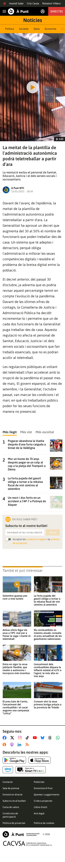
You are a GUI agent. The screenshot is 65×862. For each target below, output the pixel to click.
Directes (56, 11)
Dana (37, 28)
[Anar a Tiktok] (28, 738)
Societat (23, 28)
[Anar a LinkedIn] (20, 744)
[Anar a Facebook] (5, 738)
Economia (50, 28)
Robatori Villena (51, 3)
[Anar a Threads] (50, 738)
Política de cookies (44, 823)
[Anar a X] (12, 738)
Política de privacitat (14, 823)
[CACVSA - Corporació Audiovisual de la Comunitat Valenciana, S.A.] (28, 843)
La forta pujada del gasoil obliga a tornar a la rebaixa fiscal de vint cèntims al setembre (47, 600)
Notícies (32, 20)
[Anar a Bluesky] (43, 738)
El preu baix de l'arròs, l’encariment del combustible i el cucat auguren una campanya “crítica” (16, 707)
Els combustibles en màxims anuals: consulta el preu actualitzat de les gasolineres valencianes (48, 634)
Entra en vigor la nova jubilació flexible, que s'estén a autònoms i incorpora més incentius (16, 669)
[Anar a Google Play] (14, 760)
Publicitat (39, 782)
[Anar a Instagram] (20, 738)
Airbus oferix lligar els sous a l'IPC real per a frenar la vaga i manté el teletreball (16, 634)
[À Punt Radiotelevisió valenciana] (21, 834)
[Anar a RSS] (28, 744)
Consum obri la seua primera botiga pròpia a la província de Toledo (47, 704)
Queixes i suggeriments (46, 794)
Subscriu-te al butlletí (14, 800)
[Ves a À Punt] (18, 11)
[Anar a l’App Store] (40, 760)
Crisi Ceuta (33, 3)
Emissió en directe (13, 794)
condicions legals (36, 539)
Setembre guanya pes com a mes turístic (15, 597)
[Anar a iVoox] (5, 744)
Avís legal (39, 813)
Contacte (8, 782)
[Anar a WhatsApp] (58, 738)
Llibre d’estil (40, 807)
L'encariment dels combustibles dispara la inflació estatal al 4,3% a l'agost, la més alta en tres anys (47, 670)
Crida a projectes (43, 800)
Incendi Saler (16, 3)
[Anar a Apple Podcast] (12, 744)
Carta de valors (11, 807)
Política (9, 28)
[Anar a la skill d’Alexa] (8, 769)
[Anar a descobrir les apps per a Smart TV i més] (31, 769)
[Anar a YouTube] (35, 738)
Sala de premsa (11, 788)
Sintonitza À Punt (43, 788)
